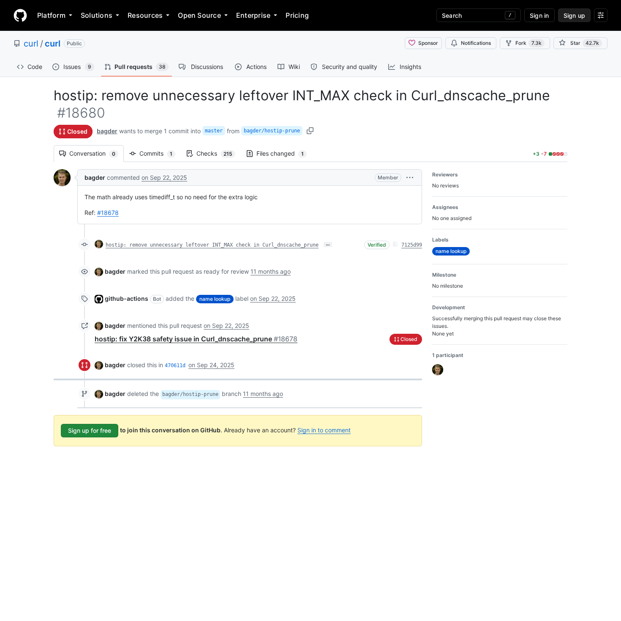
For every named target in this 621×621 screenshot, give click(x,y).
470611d (175, 365)
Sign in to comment (324, 430)
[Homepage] (20, 15)
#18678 (108, 212)
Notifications (476, 43)
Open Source (199, 15)
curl (31, 43)
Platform (51, 15)
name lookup (214, 299)
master (214, 131)
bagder (107, 131)
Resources (145, 15)
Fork (528, 43)
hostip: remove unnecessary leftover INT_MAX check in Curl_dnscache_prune (212, 245)
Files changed (284, 153)
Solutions (96, 15)
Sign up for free (89, 430)
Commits (160, 153)
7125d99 (411, 245)
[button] (410, 177)
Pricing (297, 15)
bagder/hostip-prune (272, 131)
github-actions (126, 298)
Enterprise (253, 15)
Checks (218, 153)
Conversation (96, 153)
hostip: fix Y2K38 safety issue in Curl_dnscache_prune (196, 339)
